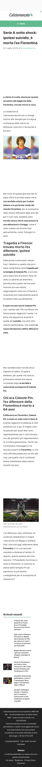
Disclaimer (21, 763)
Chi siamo (9, 760)
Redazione (19, 760)
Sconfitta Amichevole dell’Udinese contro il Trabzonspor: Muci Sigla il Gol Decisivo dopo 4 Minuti (22, 680)
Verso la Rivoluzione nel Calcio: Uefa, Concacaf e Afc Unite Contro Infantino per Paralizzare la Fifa (22, 666)
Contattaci (21, 744)
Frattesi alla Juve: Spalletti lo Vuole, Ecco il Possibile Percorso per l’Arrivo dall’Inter (22, 625)
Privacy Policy (30, 760)
